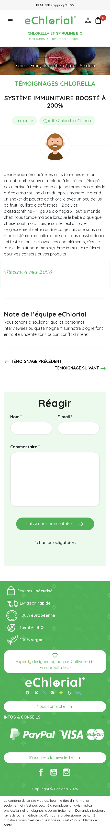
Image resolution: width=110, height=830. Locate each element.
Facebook (41, 772)
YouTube (54, 772)
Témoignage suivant (80, 368)
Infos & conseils (55, 717)
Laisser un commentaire (55, 524)
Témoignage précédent (33, 362)
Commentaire (25, 446)
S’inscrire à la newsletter (55, 758)
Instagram (66, 772)
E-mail (65, 416)
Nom (16, 416)
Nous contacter (55, 707)
